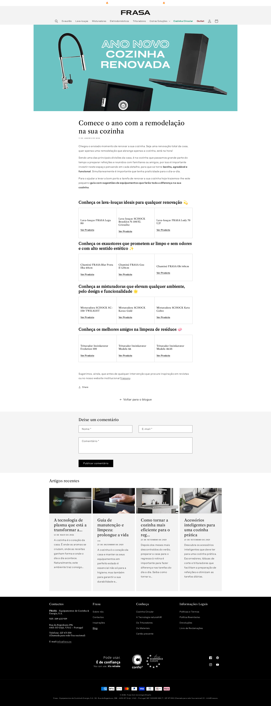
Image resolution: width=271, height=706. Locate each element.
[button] (56, 21)
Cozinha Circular (145, 611)
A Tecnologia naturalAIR (149, 617)
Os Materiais (143, 628)
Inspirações (99, 622)
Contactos (98, 617)
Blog (95, 628)
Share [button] (85, 387)
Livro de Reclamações (191, 628)
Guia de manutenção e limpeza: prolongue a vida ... (113, 530)
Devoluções (186, 622)
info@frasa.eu (64, 641)
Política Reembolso (190, 617)
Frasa (129, 695)
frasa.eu (125, 378)
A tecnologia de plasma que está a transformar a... (70, 525)
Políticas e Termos (189, 611)
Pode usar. (107, 661)
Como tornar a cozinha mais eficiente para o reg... (155, 527)
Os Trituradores (144, 622)
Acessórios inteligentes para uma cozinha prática (199, 527)
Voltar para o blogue (137, 399)
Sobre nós (98, 611)
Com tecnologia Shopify (141, 695)
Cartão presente (145, 633)
